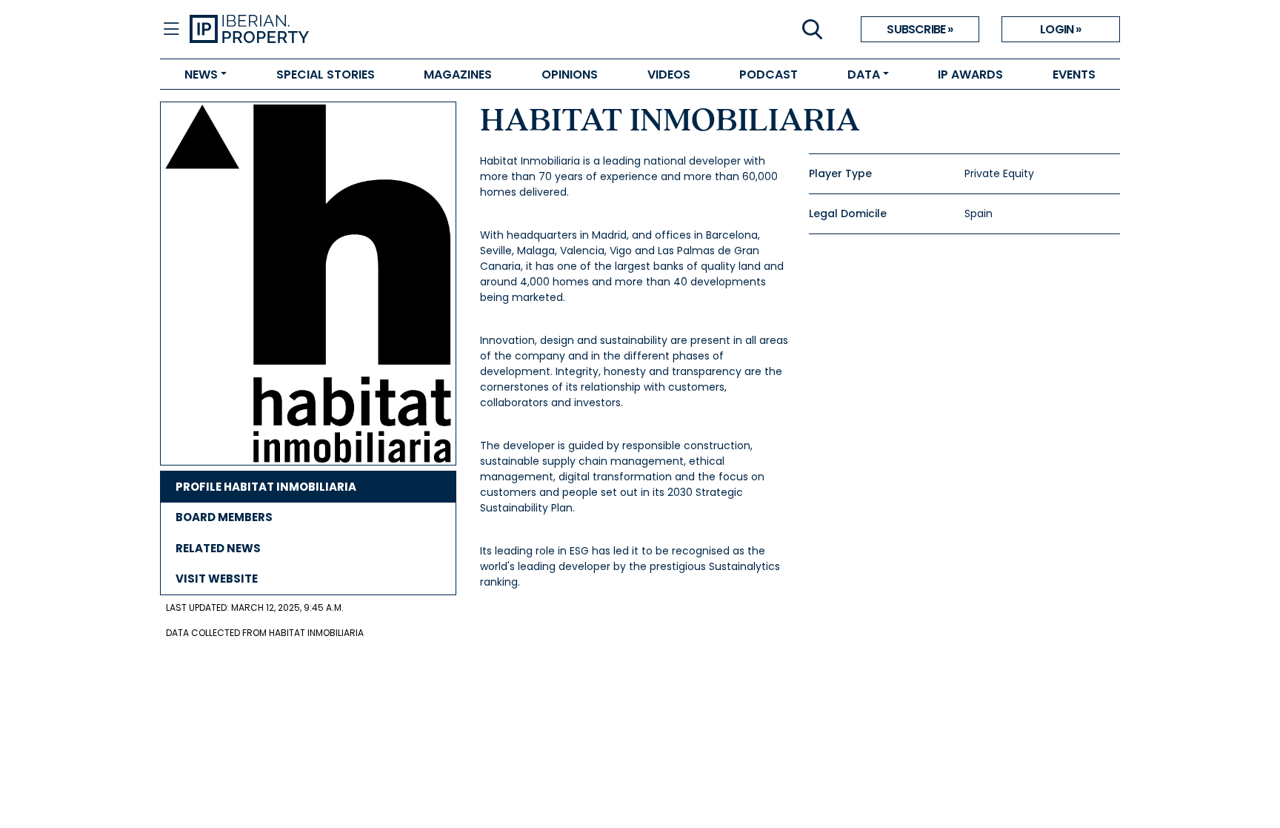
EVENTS (1074, 74)
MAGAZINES (458, 74)
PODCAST (768, 74)
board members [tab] (224, 517)
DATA (863, 74)
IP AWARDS (970, 74)
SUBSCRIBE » (920, 29)
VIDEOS (668, 74)
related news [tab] (218, 548)
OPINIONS (569, 74)
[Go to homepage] (415, 29)
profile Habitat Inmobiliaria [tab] (266, 486)
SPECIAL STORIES (325, 74)
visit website (217, 578)
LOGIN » (1060, 29)
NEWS (201, 74)
